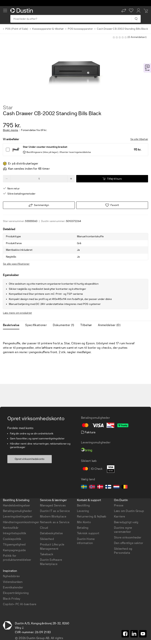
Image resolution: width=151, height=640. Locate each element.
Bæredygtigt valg (126, 522)
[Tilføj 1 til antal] (71, 178)
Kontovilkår (10, 527)
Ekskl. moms (10, 130)
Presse (118, 505)
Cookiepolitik (12, 539)
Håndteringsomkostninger (21, 522)
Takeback (46, 554)
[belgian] (124, 487)
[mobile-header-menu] (5, 10)
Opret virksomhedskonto (29, 459)
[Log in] (138, 10)
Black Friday (11, 598)
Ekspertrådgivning (16, 593)
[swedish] (84, 487)
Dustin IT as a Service (55, 511)
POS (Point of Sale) (16, 28)
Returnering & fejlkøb (91, 516)
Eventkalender (13, 587)
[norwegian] (92, 487)
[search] (136, 18)
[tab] (12, 325)
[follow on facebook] (125, 633)
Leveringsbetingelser (17, 516)
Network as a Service (54, 522)
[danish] (100, 487)
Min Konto (84, 522)
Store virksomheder (127, 537)
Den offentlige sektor (128, 543)
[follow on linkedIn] (134, 633)
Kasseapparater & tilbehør (48, 28)
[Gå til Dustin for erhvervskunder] (22, 10)
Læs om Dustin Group (129, 511)
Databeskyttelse (51, 533)
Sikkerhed (47, 539)
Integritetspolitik (14, 533)
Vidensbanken (12, 582)
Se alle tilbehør (139, 139)
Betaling (83, 527)
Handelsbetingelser (16, 505)
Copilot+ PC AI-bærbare (19, 604)
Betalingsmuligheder (17, 511)
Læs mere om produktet (17, 312)
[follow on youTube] (143, 633)
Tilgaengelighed (14, 544)
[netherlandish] (116, 487)
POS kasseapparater (80, 28)
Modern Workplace (53, 516)
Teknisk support (88, 533)
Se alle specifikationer (16, 263)
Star (8, 108)
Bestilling (83, 505)
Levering (83, 511)
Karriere (119, 516)
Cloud (44, 527)
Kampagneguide (14, 550)
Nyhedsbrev (11, 576)
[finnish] (108, 487)
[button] (124, 10)
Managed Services (53, 505)
